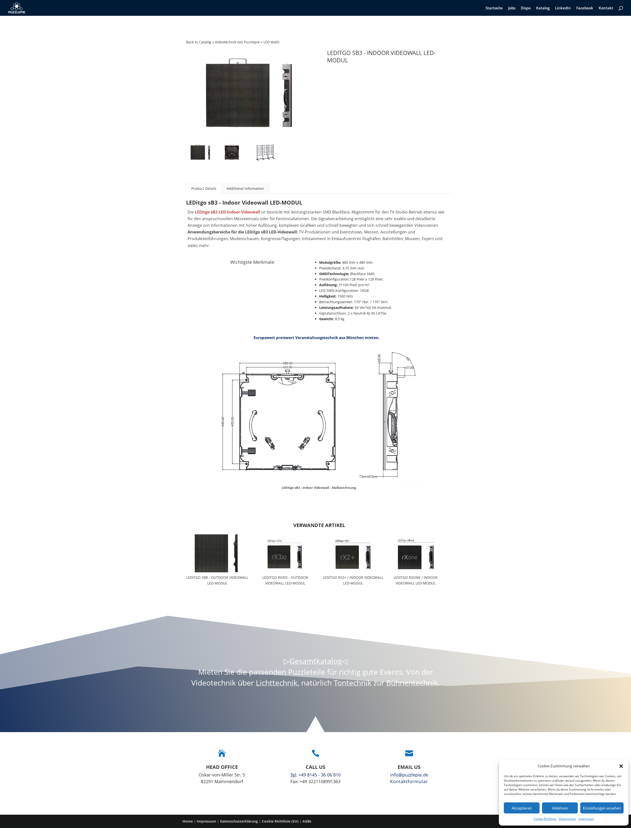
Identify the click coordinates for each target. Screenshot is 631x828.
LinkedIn (563, 8)
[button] (621, 766)
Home (187, 821)
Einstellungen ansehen (602, 808)
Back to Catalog (199, 42)
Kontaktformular (409, 781)
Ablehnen (560, 808)
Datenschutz (567, 819)
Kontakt (606, 8)
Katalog (543, 8)
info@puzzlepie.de (409, 775)
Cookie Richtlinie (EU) (280, 821)
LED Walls (271, 42)
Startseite (494, 8)
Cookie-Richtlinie (545, 819)
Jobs (511, 8)
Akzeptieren (522, 808)
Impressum (586, 819)
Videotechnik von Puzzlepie (238, 42)
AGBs (306, 821)
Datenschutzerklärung (239, 821)
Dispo (526, 8)
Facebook (584, 8)
